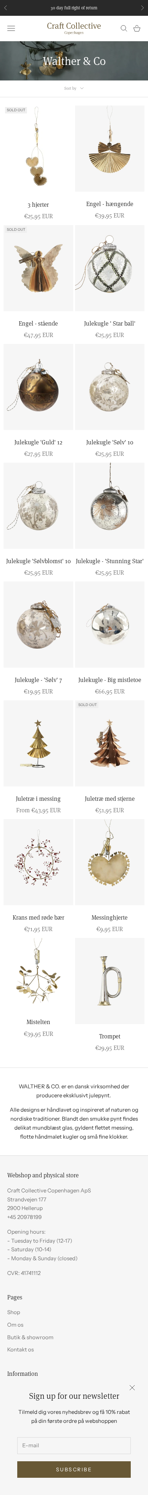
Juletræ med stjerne (110, 798)
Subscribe (74, 1469)
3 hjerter (38, 204)
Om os (15, 1324)
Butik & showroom (30, 1337)
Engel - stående (38, 323)
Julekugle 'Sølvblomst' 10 (38, 561)
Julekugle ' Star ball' (109, 323)
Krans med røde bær (38, 917)
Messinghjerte (110, 917)
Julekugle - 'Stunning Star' (110, 561)
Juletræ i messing (38, 798)
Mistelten (38, 1022)
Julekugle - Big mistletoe (109, 680)
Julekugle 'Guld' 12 (38, 442)
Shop (13, 1312)
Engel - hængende (109, 204)
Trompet (109, 1036)
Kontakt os (20, 1349)
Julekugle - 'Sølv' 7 (38, 680)
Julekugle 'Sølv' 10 (109, 442)
